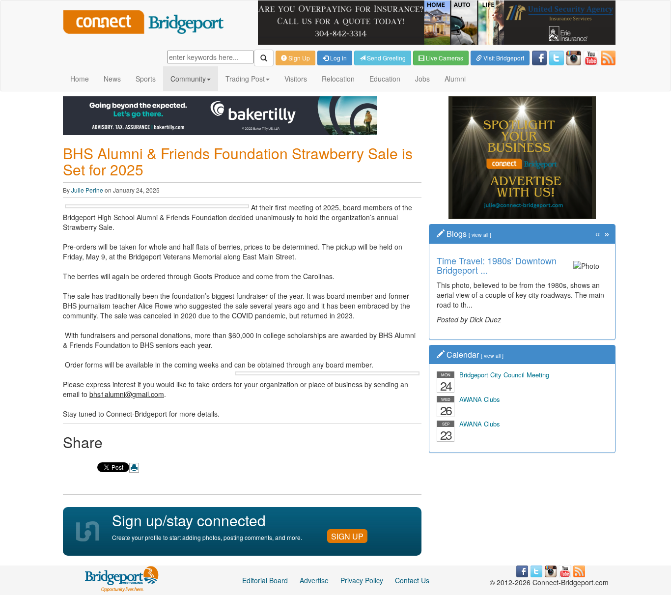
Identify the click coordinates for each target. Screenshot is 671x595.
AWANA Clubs (479, 399)
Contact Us (412, 580)
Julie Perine (87, 190)
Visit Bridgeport (503, 58)
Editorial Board (265, 580)
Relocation (338, 79)
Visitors (295, 79)
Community (188, 79)
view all (480, 234)
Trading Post (245, 79)
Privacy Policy (361, 580)
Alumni (455, 79)
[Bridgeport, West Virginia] (122, 578)
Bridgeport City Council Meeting (504, 374)
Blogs (457, 233)
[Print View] (134, 468)
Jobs (422, 79)
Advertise (314, 580)
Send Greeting (385, 58)
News (112, 79)
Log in (338, 58)
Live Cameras (443, 58)
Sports (146, 79)
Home (79, 79)
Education (384, 79)
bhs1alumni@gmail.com (126, 394)
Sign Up (298, 58)
